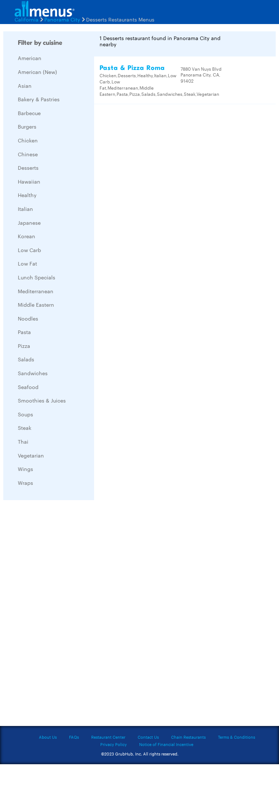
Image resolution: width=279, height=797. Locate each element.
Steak (24, 427)
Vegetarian (31, 455)
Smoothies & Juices (42, 400)
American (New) (37, 71)
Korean (26, 236)
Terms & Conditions (236, 737)
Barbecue (29, 113)
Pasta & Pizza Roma (132, 68)
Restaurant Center (108, 737)
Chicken (28, 140)
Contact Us (148, 737)
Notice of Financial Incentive (166, 744)
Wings (25, 468)
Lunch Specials (36, 277)
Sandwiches (33, 373)
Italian (25, 208)
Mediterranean (35, 291)
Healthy (27, 195)
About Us (48, 737)
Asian (25, 85)
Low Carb (29, 250)
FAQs (74, 737)
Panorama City (62, 19)
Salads (26, 359)
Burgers (27, 126)
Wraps (25, 482)
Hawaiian (29, 181)
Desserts (28, 167)
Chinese (28, 154)
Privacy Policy (113, 744)
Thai (23, 441)
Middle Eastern (36, 304)
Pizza (24, 345)
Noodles (28, 318)
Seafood (28, 386)
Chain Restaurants (188, 737)
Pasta (24, 331)
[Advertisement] (57, 615)
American (29, 58)
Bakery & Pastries (39, 99)
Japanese (29, 222)
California (27, 19)
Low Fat (27, 263)
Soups (25, 414)
